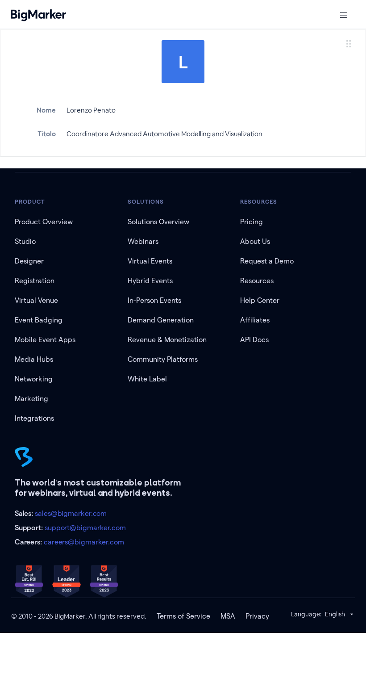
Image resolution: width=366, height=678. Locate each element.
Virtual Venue (36, 300)
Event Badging (38, 320)
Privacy (257, 616)
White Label (147, 379)
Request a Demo (267, 261)
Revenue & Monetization (167, 339)
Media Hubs (34, 359)
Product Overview (44, 222)
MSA (227, 616)
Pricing (251, 222)
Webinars (143, 241)
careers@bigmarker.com (84, 542)
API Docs (254, 339)
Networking (34, 379)
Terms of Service (183, 616)
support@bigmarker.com (85, 528)
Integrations (34, 418)
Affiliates (255, 320)
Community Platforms (163, 359)
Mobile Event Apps (45, 339)
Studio (25, 241)
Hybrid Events (150, 281)
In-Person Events (154, 300)
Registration (34, 281)
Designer (29, 261)
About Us (255, 241)
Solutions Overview (158, 222)
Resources (257, 281)
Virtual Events (150, 261)
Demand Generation (161, 320)
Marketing (31, 398)
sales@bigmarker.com (71, 513)
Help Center (259, 300)
